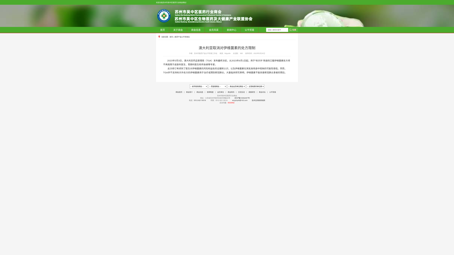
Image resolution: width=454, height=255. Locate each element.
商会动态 (199, 92)
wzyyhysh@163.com (240, 100)
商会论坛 (262, 92)
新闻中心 (231, 30)
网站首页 (179, 92)
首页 (162, 30)
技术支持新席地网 (258, 100)
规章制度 (210, 92)
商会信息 (196, 30)
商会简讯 (231, 92)
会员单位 (220, 92)
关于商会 (178, 30)
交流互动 (241, 92)
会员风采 (213, 30)
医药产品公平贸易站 (182, 37)
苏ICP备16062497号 (242, 98)
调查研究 (252, 92)
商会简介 (189, 92)
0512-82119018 (200, 100)
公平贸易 (249, 30)
